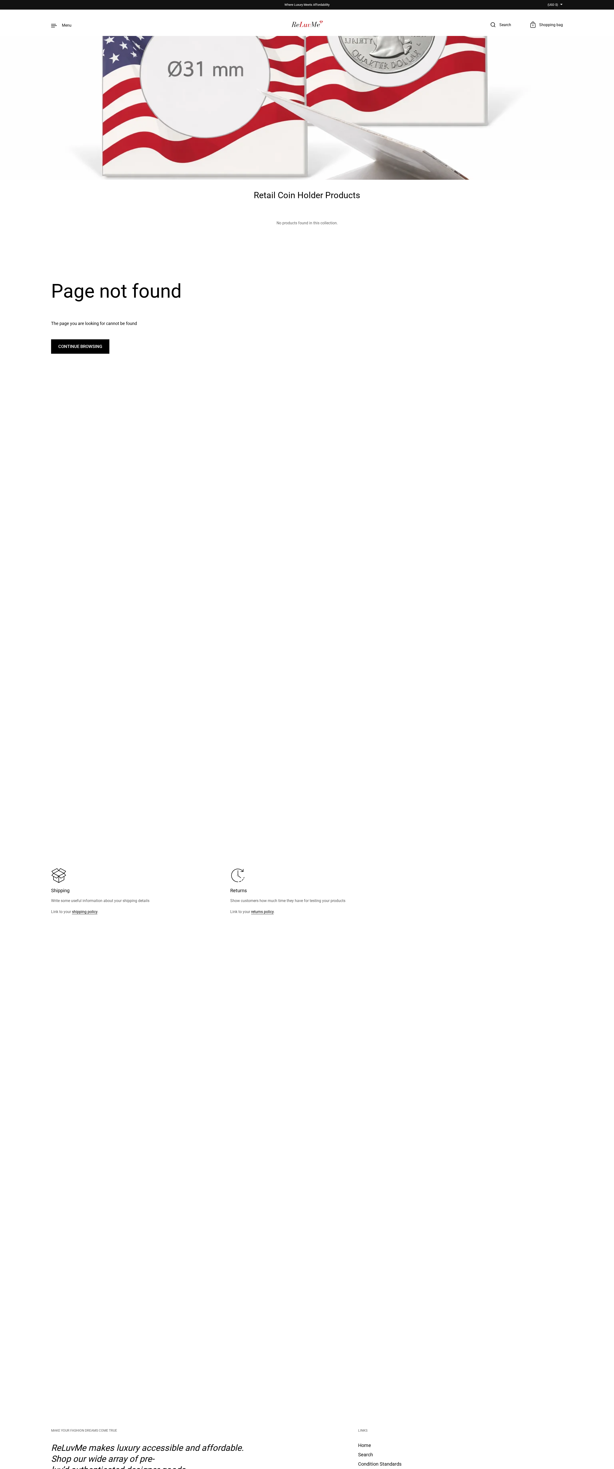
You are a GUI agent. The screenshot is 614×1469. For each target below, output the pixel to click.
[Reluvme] (307, 25)
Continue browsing (80, 346)
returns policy (262, 911)
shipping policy (84, 911)
